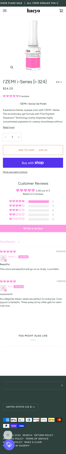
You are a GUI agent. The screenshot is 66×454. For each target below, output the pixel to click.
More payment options (15, 172)
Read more (8, 127)
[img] (8, 251)
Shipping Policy (13, 438)
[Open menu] (8, 11)
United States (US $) (19, 407)
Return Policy (43, 435)
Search (27, 435)
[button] (11, 96)
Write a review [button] (33, 228)
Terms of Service (37, 438)
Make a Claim (33, 442)
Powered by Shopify (16, 445)
